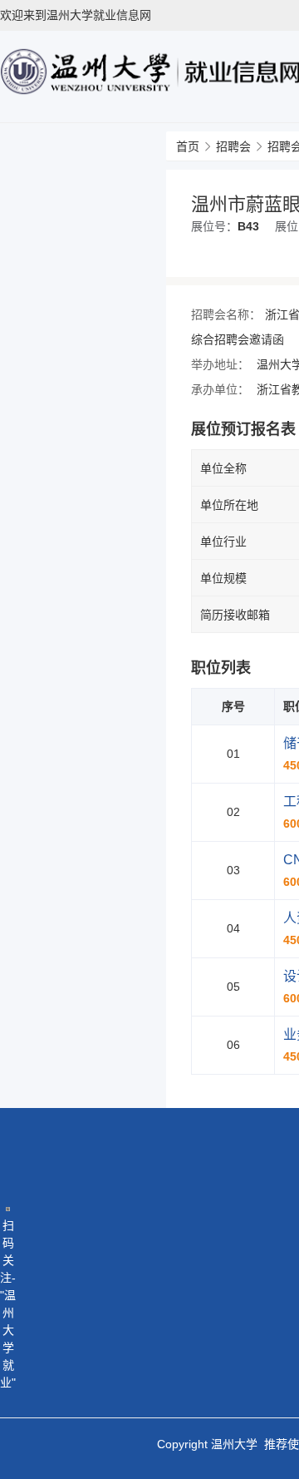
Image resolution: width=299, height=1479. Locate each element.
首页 (187, 146)
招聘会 (233, 146)
